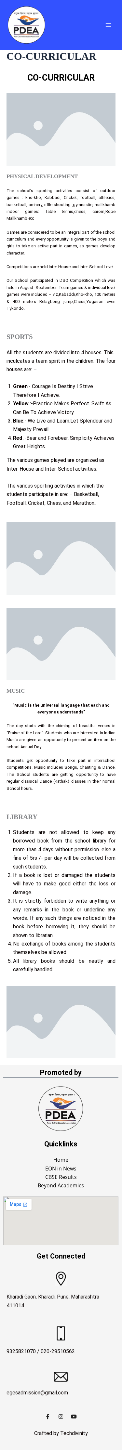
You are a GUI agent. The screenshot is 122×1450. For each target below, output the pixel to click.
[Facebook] (48, 1416)
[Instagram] (61, 1416)
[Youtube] (74, 1416)
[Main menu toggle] (108, 25)
